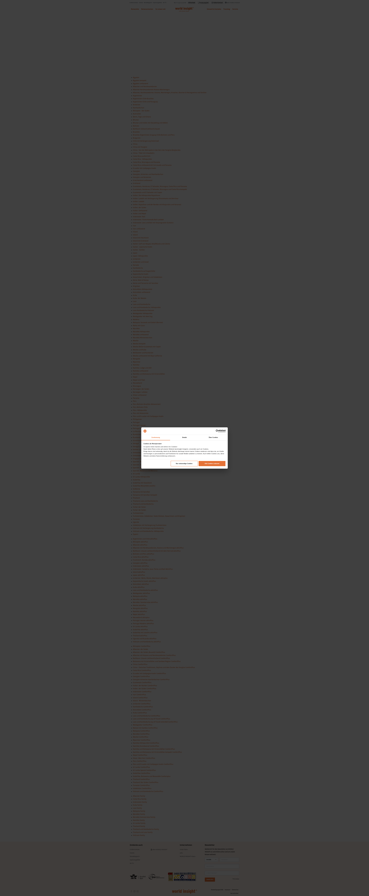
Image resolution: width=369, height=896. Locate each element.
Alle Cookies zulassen (212, 463)
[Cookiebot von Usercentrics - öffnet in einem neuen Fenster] (217, 431)
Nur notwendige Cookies (184, 463)
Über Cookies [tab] (213, 437)
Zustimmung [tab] (155, 437)
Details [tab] (184, 437)
